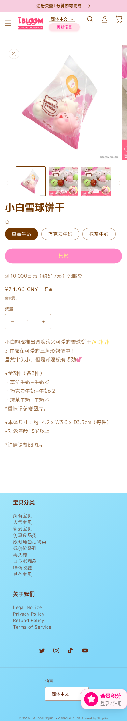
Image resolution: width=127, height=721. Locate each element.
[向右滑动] (120, 183)
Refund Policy (28, 620)
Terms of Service (32, 627)
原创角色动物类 (29, 542)
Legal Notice (27, 607)
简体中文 (60, 694)
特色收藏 (22, 568)
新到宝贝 (22, 528)
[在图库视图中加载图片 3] (96, 181)
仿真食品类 (25, 535)
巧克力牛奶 (60, 234)
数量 (9, 309)
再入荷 (20, 555)
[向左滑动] (7, 183)
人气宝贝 (22, 522)
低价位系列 (25, 548)
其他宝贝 (22, 574)
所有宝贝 (22, 515)
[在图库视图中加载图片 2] (63, 181)
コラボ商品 (25, 561)
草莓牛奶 (21, 234)
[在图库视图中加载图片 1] (30, 181)
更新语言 (64, 27)
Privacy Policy (28, 614)
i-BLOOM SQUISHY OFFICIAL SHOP (56, 718)
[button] (8, 23)
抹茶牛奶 (99, 234)
